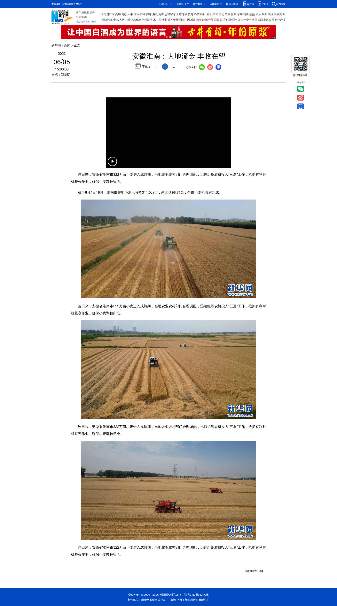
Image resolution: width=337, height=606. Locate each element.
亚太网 (259, 19)
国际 (136, 14)
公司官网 (81, 17)
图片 (258, 14)
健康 (233, 14)
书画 (227, 14)
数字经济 (144, 19)
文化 (221, 14)
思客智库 (170, 14)
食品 (116, 19)
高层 (118, 14)
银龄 (176, 19)
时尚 (228, 19)
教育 (190, 14)
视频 (252, 14)
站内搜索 (281, 3)
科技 (197, 14)
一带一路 (248, 19)
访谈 (246, 14)
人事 (130, 14)
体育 (215, 14)
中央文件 (279, 14)
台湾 (161, 14)
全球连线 (181, 14)
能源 (205, 19)
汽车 (110, 19)
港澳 (155, 14)
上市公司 (268, 19)
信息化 (134, 19)
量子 (209, 14)
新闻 (67, 45)
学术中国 (155, 19)
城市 (193, 19)
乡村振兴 (167, 19)
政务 (264, 14)
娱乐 (222, 19)
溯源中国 (184, 19)
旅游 (199, 19)
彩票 (216, 19)
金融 (104, 19)
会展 (211, 19)
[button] (112, 163)
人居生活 (124, 19)
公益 (240, 19)
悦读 (234, 19)
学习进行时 (108, 14)
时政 (124, 14)
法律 (270, 14)
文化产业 (280, 19)
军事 (240, 14)
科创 (203, 14)
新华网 (56, 45)
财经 (142, 14)
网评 (149, 14)
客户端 (250, 3)
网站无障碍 (232, 3)
